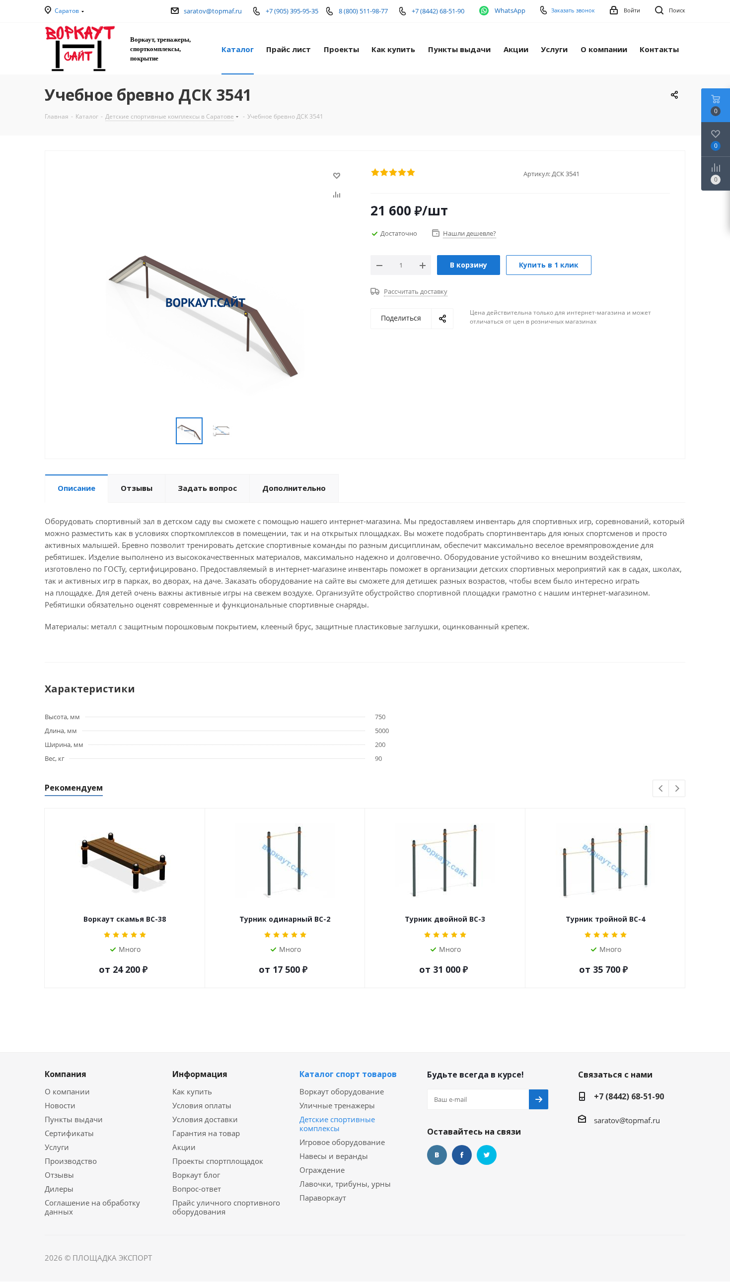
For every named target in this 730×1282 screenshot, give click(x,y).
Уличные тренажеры (337, 1105)
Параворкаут (322, 1198)
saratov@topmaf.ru (213, 10)
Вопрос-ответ (196, 1189)
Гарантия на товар (206, 1133)
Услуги (57, 1147)
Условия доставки (205, 1119)
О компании (67, 1091)
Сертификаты (69, 1133)
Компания (65, 1074)
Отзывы (59, 1175)
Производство (71, 1161)
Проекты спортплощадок (217, 1161)
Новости (60, 1105)
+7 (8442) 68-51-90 (629, 1096)
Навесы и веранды (333, 1156)
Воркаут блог (196, 1175)
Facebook (462, 1155)
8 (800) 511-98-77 (363, 10)
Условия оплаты (201, 1105)
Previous (661, 789)
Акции (184, 1147)
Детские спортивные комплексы (337, 1123)
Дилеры (59, 1189)
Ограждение (322, 1170)
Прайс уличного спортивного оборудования (226, 1207)
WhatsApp (510, 10)
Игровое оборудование (342, 1142)
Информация (199, 1074)
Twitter (487, 1155)
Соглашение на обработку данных (92, 1207)
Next (677, 789)
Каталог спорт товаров (348, 1074)
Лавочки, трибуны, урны (345, 1184)
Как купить (192, 1091)
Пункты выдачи (74, 1119)
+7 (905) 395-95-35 (292, 10)
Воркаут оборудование (341, 1091)
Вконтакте (437, 1155)
